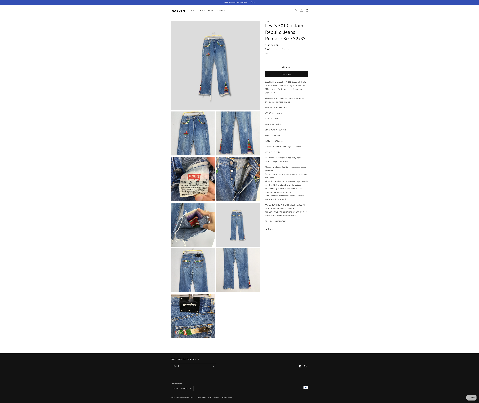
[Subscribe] (213, 366)
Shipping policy (227, 397)
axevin (179, 397)
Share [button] (270, 229)
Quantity (268, 53)
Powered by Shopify (187, 397)
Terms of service (213, 397)
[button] (201, 10)
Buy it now (286, 74)
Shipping (268, 49)
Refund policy (201, 397)
